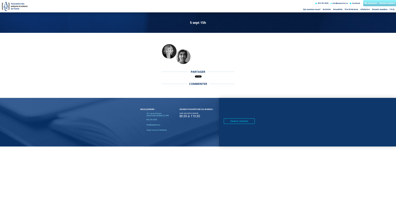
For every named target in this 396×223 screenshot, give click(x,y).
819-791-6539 (322, 3)
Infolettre (365, 9)
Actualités (337, 9)
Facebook (356, 3)
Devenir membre (379, 9)
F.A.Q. (392, 9)
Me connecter (370, 3)
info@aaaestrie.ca (340, 3)
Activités (327, 9)
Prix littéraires (351, 9)
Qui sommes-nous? (312, 9)
